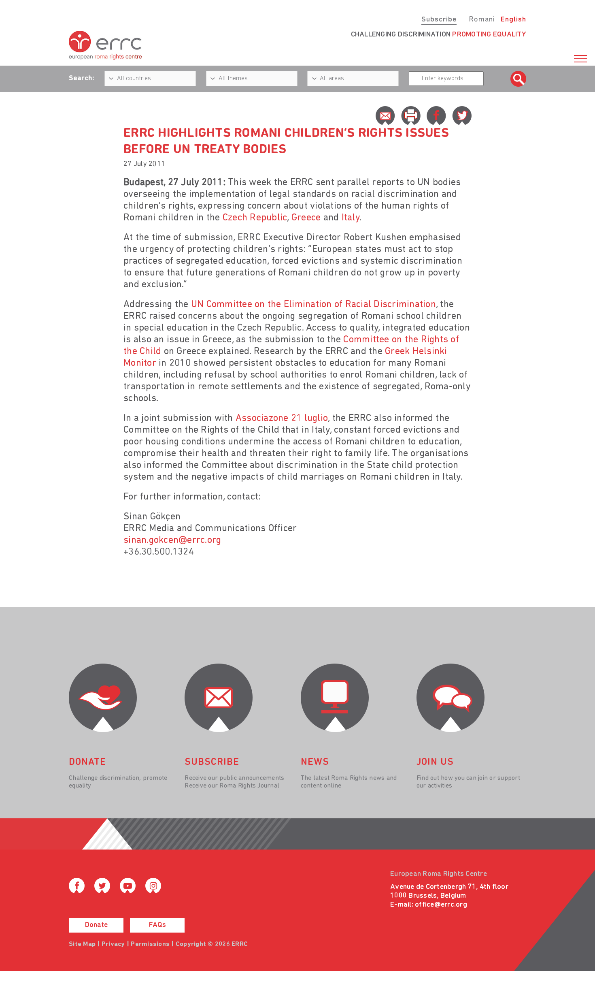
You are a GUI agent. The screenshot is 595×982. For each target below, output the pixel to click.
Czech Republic (255, 218)
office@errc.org (441, 905)
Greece (306, 218)
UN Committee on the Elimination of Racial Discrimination (313, 305)
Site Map (82, 944)
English (513, 19)
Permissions (150, 944)
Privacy (113, 944)
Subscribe (439, 19)
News (315, 762)
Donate (96, 925)
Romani (482, 19)
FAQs (157, 925)
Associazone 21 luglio (282, 418)
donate (87, 762)
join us (435, 762)
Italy (350, 218)
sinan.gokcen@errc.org (172, 540)
